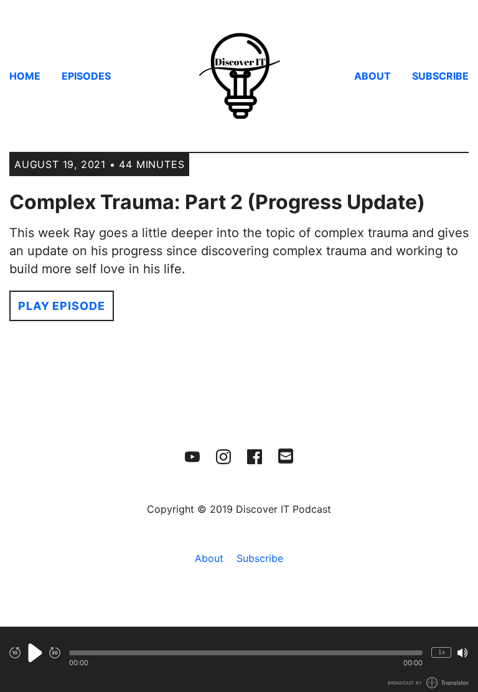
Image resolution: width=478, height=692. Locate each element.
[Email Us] (285, 454)
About (372, 76)
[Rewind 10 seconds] (15, 652)
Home (24, 76)
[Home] (239, 76)
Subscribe (440, 76)
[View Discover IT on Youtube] (192, 456)
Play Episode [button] (61, 305)
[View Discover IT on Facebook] (254, 456)
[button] (246, 652)
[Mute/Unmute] (462, 653)
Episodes (86, 76)
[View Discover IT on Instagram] (223, 456)
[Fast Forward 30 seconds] (54, 652)
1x (441, 651)
